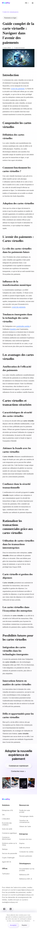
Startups (5, 849)
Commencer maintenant (18, 766)
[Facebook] (4, 909)
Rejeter (24, 925)
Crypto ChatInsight (8, 857)
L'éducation (6, 819)
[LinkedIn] (10, 909)
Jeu (3, 814)
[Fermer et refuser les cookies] (33, 920)
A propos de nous (25, 839)
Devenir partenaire (25, 856)
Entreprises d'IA (7, 810)
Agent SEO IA (6, 862)
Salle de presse (24, 847)
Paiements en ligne (10, 18)
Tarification (6, 874)
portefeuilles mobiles (23, 326)
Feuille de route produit (24, 811)
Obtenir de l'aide (25, 826)
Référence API (24, 874)
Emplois (21, 843)
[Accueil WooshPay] (6, 3)
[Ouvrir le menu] (32, 3)
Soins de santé (7, 829)
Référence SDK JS (25, 879)
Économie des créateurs (7, 824)
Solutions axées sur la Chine (9, 844)
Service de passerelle (9, 853)
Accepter (13, 925)
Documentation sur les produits (26, 869)
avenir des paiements (17, 88)
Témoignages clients (26, 816)
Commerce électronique (6, 838)
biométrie (13, 329)
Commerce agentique (9, 833)
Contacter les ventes (26, 852)
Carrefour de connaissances (24, 821)
